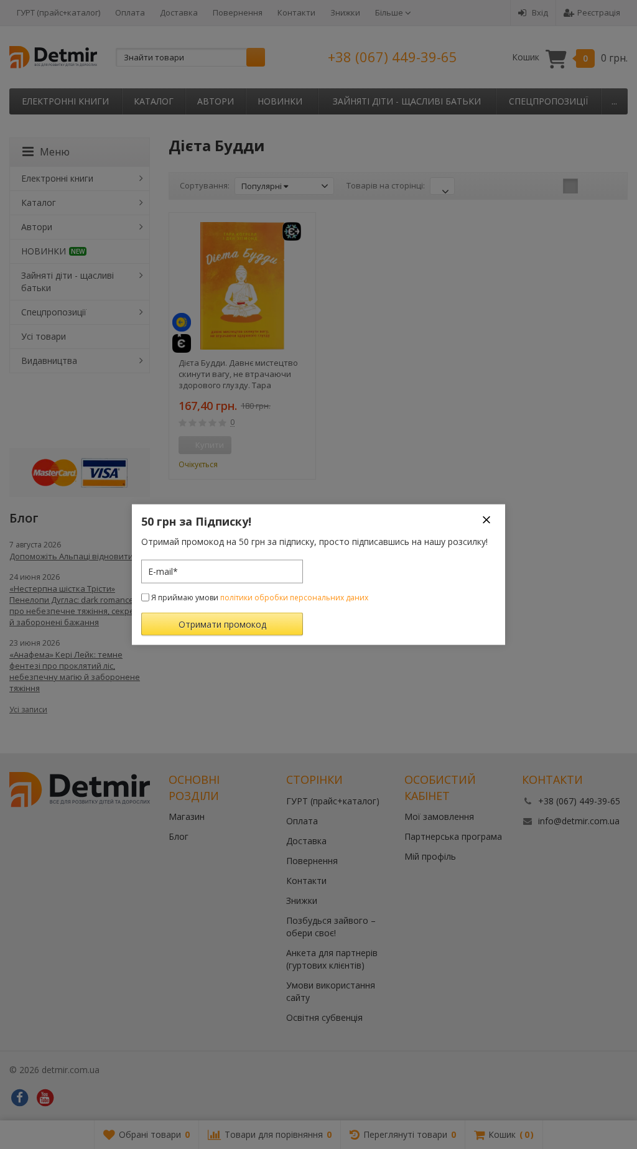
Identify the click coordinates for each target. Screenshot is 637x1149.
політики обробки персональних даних (294, 597)
